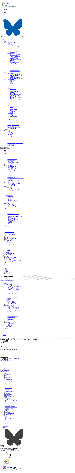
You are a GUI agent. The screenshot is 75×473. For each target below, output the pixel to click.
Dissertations (12, 111)
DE (3, 38)
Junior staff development (14, 62)
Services (4, 263)
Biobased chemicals (11, 122)
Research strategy (11, 112)
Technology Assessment (14, 55)
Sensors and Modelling (14, 58)
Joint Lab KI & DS (13, 90)
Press (4, 13)
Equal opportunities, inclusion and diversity (18, 64)
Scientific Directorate (14, 48)
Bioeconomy (10, 118)
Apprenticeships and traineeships (14, 139)
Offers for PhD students (12, 140)
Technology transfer (13, 116)
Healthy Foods (12, 76)
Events (9, 131)
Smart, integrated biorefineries (13, 125)
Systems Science (13, 60)
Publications (10, 108)
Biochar (9, 124)
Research (4, 72)
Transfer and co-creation (12, 114)
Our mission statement (12, 42)
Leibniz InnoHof (13, 93)
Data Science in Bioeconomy (15, 59)
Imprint (6, 271)
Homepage (2, 280)
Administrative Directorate (15, 47)
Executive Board (13, 45)
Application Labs (13, 106)
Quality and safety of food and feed (7, 360)
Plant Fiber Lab (13, 98)
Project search (12, 80)
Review (11, 132)
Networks (9, 88)
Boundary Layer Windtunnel (15, 102)
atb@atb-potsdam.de (16, 450)
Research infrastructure (12, 92)
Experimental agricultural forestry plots (17, 99)
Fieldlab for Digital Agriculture (15, 94)
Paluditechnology (11, 121)
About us (4, 41)
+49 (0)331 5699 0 (5, 450)
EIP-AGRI (12, 83)
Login (6, 268)
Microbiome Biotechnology (15, 54)
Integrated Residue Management (16, 78)
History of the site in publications (16, 68)
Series (11, 110)
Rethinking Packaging (12, 128)
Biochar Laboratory (13, 101)
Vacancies (9, 138)
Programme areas (11, 73)
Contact (4, 12)
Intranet (6, 267)
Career (4, 137)
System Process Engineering (15, 56)
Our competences (11, 53)
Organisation (10, 44)
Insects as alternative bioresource (14, 127)
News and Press (6, 129)
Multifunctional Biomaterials (15, 77)
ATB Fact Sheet (10, 136)
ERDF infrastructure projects (15, 84)
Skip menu (2, 0)
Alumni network (11, 145)
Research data (10, 113)
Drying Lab (12, 104)
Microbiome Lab (13, 96)
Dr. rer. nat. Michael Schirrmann (6, 369)
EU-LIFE (11, 85)
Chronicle (9, 67)
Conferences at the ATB (12, 135)
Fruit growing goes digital (12, 126)
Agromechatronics (13, 57)
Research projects (11, 79)
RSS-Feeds (5, 16)
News (9, 130)
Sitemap (6, 273)
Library (11, 107)
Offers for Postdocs (11, 142)
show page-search (4, 147)
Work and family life (13, 63)
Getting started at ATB (12, 144)
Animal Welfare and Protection (15, 66)
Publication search (13, 109)
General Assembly (13, 49)
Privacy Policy (8, 272)
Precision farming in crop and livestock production (9, 358)
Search (4, 15)
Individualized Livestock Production (16, 75)
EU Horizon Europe (13, 81)
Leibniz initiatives (13, 89)
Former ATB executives (14, 70)
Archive (11, 133)
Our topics (5, 117)
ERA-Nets (12, 82)
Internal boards (12, 52)
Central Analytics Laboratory (15, 95)
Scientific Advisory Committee (15, 51)
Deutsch (4, 150)
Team (9, 43)
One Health (10, 119)
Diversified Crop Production (15, 74)
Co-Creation (12, 115)
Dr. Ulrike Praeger (3, 371)
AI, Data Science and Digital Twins (14, 120)
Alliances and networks (14, 91)
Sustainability (12, 65)
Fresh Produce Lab (13, 103)
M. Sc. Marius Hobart (4, 370)
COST (11, 86)
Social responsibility (11, 61)
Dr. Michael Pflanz (3, 365)
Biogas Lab (12, 100)
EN (3, 39)
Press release (10, 134)
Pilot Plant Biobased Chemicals (15, 97)
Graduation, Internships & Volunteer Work (15, 143)
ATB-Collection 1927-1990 (15, 71)
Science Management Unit (15, 46)
